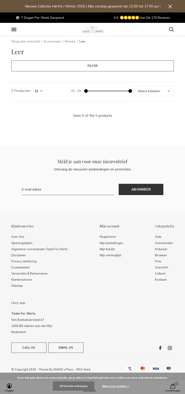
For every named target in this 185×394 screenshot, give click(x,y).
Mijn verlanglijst (110, 255)
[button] (14, 29)
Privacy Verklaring (24, 261)
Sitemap (17, 285)
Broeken (161, 255)
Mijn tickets (107, 249)
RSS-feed (83, 369)
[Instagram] (170, 348)
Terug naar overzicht (25, 41)
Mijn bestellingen (111, 243)
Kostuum (161, 279)
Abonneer (141, 189)
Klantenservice (21, 279)
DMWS (58, 369)
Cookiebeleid (20, 267)
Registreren (108, 236)
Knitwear (161, 249)
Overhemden (164, 243)
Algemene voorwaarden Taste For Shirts (39, 249)
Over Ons (17, 236)
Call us (28, 347)
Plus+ (70, 369)
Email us (66, 347)
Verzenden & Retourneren (29, 273)
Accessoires (52, 41)
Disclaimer (18, 255)
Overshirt (161, 267)
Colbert (160, 273)
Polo (158, 261)
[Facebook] (160, 348)
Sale (158, 236)
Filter (92, 66)
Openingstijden (21, 243)
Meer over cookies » (115, 386)
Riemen (70, 41)
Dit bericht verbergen (74, 386)
